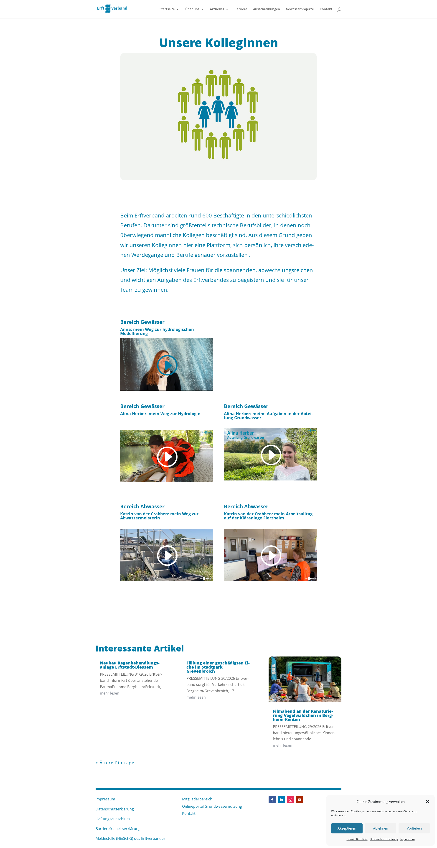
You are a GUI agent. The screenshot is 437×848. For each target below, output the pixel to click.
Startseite (167, 9)
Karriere (241, 9)
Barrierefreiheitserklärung (118, 828)
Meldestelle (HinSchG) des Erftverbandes (130, 838)
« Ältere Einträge (115, 762)
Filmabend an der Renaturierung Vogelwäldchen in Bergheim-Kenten (303, 715)
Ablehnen (380, 828)
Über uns (192, 9)
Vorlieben (414, 828)
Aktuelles (217, 9)
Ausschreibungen (266, 9)
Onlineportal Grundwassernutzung (212, 806)
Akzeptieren (347, 828)
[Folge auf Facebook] (272, 799)
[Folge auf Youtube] (299, 799)
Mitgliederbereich (197, 799)
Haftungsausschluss (113, 818)
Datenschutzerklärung (384, 839)
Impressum (407, 839)
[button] (427, 801)
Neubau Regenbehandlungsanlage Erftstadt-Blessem (130, 665)
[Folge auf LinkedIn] (281, 799)
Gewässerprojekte (300, 9)
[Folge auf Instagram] (290, 799)
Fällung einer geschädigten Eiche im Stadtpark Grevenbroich (218, 667)
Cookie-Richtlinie (357, 839)
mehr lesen (109, 693)
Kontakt (326, 9)
